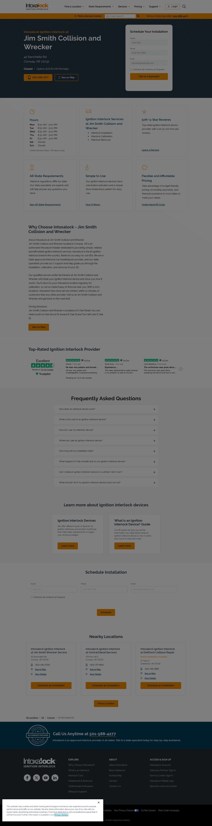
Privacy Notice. (61, 815)
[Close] (98, 802)
